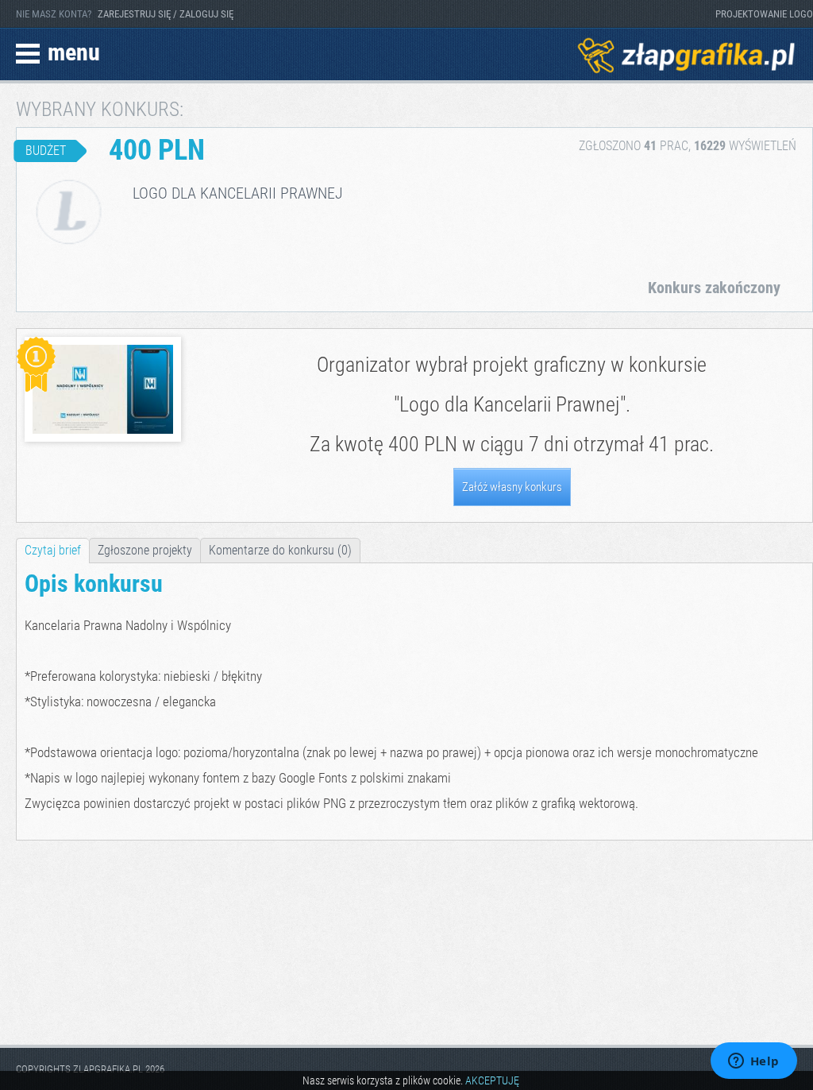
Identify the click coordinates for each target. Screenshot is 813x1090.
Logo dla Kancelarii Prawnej (509, 404)
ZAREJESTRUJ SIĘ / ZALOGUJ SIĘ (165, 14)
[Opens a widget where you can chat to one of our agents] (753, 1062)
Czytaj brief (53, 550)
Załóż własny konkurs (512, 487)
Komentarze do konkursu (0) (280, 550)
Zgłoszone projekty (145, 550)
